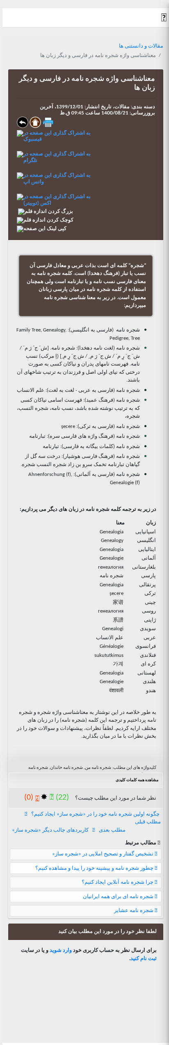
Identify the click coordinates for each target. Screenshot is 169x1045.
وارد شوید (61, 950)
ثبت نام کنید (143, 958)
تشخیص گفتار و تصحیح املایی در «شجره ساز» (103, 854)
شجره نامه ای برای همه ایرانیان (119, 896)
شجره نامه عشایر (134, 910)
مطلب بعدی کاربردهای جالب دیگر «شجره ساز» (69, 830)
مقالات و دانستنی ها (141, 46)
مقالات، (121, 107)
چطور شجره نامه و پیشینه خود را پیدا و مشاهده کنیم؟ (95, 868)
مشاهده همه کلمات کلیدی (137, 780)
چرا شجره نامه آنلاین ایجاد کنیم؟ (118, 882)
